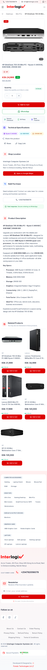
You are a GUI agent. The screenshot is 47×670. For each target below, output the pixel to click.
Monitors (7, 517)
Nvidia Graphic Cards (28, 528)
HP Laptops (8, 544)
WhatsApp (25, 111)
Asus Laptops (9, 540)
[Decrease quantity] (7, 95)
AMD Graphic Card (10, 528)
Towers (37, 502)
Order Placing (34, 629)
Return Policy (37, 633)
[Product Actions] (44, 7)
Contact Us (21, 629)
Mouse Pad (38, 482)
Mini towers (8, 502)
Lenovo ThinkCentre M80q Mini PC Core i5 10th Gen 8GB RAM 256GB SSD (35, 358)
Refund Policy (23, 633)
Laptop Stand (18, 482)
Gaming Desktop (20, 497)
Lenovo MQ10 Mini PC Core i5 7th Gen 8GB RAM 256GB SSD (11, 404)
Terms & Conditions (31, 637)
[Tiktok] (15, 617)
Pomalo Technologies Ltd (22, 666)
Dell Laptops (21, 540)
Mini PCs (19, 14)
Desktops (9, 14)
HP (7, 72)
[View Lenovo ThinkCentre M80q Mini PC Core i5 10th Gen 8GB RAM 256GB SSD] (35, 340)
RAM (5, 486)
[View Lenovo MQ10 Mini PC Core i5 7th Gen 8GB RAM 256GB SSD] (12, 386)
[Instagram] (9, 617)
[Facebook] (3, 617)
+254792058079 (30, 572)
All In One (7, 497)
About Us (10, 629)
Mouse (28, 482)
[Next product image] (41, 40)
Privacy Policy (9, 633)
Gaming (7, 482)
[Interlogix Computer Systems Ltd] (16, 7)
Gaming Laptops (35, 540)
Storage (14, 486)
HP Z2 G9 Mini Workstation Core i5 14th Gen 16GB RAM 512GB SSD (35, 404)
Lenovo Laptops (21, 544)
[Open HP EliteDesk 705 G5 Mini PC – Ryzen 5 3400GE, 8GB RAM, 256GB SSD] (23, 40)
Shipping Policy (14, 637)
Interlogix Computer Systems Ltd (20, 644)
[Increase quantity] (18, 95)
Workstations (9, 506)
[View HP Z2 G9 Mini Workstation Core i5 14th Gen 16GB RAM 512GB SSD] (35, 386)
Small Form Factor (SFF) (24, 502)
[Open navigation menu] (2, 7)
